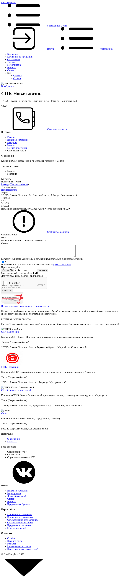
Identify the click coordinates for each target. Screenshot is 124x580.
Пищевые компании (17, 139)
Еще (9, 73)
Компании (12, 54)
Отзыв (5, 243)
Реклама (11, 543)
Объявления (13, 59)
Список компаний (16, 528)
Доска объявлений (16, 496)
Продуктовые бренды (18, 504)
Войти (64, 25)
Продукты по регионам (19, 525)
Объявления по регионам (20, 522)
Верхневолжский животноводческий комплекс (25, 306)
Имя (4, 237)
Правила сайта (14, 541)
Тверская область (19, 184)
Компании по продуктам (20, 517)
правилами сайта (62, 264)
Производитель (9, 189)
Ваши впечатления (12, 240)
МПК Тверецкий (10, 367)
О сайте (17, 78)
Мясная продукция (17, 148)
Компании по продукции (20, 56)
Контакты (12, 441)
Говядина (12, 142)
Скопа (4, 413)
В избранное (7, 86)
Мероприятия (14, 65)
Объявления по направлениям (22, 520)
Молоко (11, 145)
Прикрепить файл (10, 267)
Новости (11, 67)
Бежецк (5, 184)
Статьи (11, 70)
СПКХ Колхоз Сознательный (16, 390)
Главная (11, 137)
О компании (13, 439)
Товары (11, 62)
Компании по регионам (19, 514)
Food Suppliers (8, 2)
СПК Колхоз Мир (10, 332)
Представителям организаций (22, 549)
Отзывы (17, 75)
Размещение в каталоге (19, 546)
